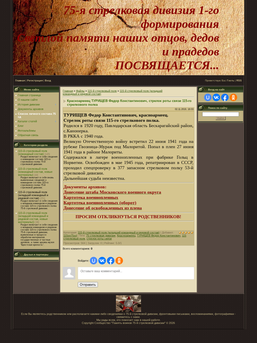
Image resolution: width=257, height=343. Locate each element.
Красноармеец (126, 235)
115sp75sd (70, 235)
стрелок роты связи (99, 238)
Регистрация (35, 80)
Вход (48, 80)
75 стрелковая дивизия (100, 235)
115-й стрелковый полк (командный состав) (32, 152)
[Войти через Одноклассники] (119, 260)
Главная (20, 80)
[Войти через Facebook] (110, 260)
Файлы (80, 90)
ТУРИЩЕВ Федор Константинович (158, 235)
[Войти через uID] (93, 260)
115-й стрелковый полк (102, 90)
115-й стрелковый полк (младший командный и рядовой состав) (33, 195)
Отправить (88, 285)
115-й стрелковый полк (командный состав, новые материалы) (35, 171)
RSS (239, 80)
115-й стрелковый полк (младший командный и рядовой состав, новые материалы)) (33, 217)
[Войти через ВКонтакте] (102, 260)
